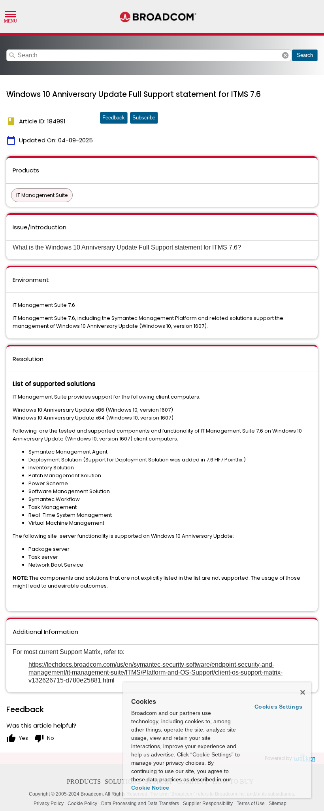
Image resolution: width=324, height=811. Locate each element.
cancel (285, 55)
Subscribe (143, 118)
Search (305, 55)
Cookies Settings (278, 706)
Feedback (113, 118)
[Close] (302, 692)
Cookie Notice (150, 788)
